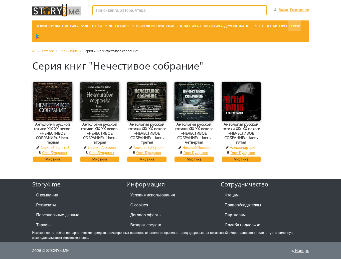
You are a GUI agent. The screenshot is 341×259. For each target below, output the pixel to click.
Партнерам (235, 215)
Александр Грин (243, 148)
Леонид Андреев (102, 148)
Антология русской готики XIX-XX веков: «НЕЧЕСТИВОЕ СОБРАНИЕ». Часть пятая (241, 133)
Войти (283, 9)
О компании (47, 195)
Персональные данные (57, 215)
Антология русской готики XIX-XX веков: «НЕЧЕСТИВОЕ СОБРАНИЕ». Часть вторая (100, 133)
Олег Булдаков (54, 153)
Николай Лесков (196, 148)
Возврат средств (145, 225)
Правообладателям (243, 205)
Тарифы (43, 225)
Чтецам (232, 195)
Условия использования (152, 195)
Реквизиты (46, 205)
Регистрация (299, 9)
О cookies (139, 205)
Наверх (301, 250)
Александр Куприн (149, 148)
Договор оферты (146, 215)
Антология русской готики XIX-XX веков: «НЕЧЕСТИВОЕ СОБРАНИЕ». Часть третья (147, 133)
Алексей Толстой (54, 148)
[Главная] (33, 51)
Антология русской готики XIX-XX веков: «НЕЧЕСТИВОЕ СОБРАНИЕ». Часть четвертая (194, 133)
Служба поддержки (242, 225)
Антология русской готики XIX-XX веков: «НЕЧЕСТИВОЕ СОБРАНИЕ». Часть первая (52, 133)
